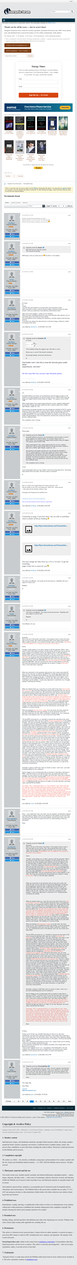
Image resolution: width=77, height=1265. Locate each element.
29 (23, 1101)
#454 (69, 300)
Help (34, 1108)
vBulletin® (65, 1113)
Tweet (12, 236)
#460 (69, 578)
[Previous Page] (59, 206)
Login (70, 1)
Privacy (49, 1108)
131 (59, 1101)
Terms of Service (59, 1108)
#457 (69, 428)
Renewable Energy (28, 183)
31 (31, 1101)
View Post (43, 247)
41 (49, 1101)
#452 (69, 243)
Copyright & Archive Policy (54, 1117)
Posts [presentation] (7, 202)
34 (45, 1101)
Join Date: (9, 230)
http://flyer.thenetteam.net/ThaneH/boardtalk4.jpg (55, 545)
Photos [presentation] (25, 202)
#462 (69, 634)
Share (13, 234)
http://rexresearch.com (29, 1090)
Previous (8, 1101)
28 (18, 1101)
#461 (69, 606)
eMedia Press (52, 23)
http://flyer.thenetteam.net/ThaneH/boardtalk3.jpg (55, 526)
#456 (69, 390)
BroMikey (11, 223)
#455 (69, 334)
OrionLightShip (11, 819)
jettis (11, 1070)
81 (54, 1101)
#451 (69, 215)
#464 (69, 839)
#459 (69, 513)
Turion (11, 279)
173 (64, 1101)
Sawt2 (12, 614)
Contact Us (41, 1108)
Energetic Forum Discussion (14, 183)
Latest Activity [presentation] (16, 202)
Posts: (10, 231)
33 (40, 1101)
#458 (69, 482)
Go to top (70, 1108)
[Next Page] (63, 206)
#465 (69, 1062)
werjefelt (24, 1089)
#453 (69, 272)
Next (69, 1101)
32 (36, 1101)
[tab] (7, 202)
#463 (69, 811)
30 (27, 1101)
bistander (11, 436)
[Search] (72, 11)
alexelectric (12, 308)
